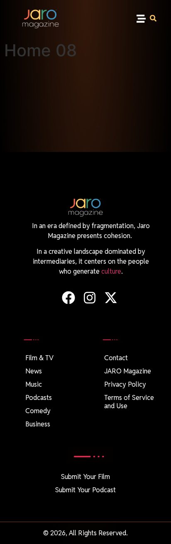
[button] (141, 19)
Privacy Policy (125, 384)
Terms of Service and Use (129, 401)
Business (37, 424)
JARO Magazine (127, 371)
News (33, 371)
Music (33, 384)
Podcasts (38, 397)
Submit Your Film (85, 476)
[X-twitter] (111, 297)
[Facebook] (68, 297)
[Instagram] (89, 297)
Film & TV (39, 358)
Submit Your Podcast (85, 490)
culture (111, 271)
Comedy (38, 411)
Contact (116, 358)
